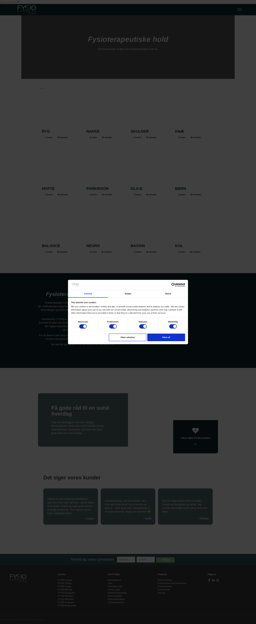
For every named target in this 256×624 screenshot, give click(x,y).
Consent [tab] (88, 294)
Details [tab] (128, 294)
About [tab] (168, 294)
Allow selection (127, 337)
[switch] (113, 326)
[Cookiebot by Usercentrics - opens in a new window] (173, 285)
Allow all (166, 337)
